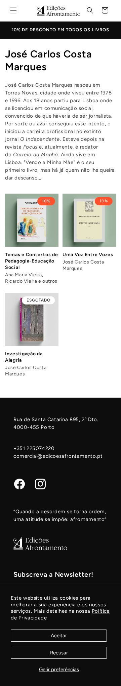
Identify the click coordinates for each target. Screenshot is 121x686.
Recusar (59, 653)
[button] (13, 10)
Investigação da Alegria (24, 357)
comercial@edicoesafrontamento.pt (58, 456)
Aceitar (59, 636)
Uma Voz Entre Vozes (88, 254)
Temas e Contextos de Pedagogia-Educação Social (31, 261)
